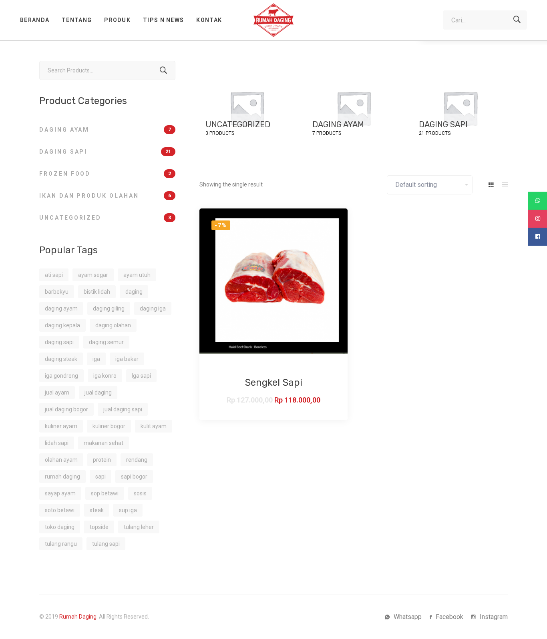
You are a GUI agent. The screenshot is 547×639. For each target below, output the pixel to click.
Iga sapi (141, 376)
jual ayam (57, 392)
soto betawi (59, 510)
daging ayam (61, 308)
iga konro (105, 376)
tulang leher (139, 527)
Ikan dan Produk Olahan (105, 195)
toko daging (59, 527)
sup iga (128, 510)
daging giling (109, 308)
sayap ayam (60, 493)
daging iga (153, 308)
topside (99, 527)
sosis (140, 493)
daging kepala (62, 325)
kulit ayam (154, 426)
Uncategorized (105, 217)
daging (134, 291)
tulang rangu (61, 544)
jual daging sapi (122, 409)
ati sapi (54, 275)
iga (96, 359)
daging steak (61, 359)
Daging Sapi (105, 151)
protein (102, 460)
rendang (136, 460)
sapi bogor (134, 476)
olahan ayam (61, 460)
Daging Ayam (105, 129)
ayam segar (93, 275)
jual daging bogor (66, 409)
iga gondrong (61, 376)
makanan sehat (103, 443)
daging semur (106, 342)
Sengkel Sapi (273, 382)
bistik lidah (97, 291)
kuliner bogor (109, 426)
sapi (100, 476)
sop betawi (105, 493)
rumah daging (62, 476)
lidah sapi (56, 443)
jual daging (98, 392)
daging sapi (59, 342)
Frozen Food (105, 173)
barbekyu (56, 291)
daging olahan (113, 325)
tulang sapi (106, 544)
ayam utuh (137, 275)
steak (97, 510)
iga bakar (127, 359)
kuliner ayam (61, 426)
